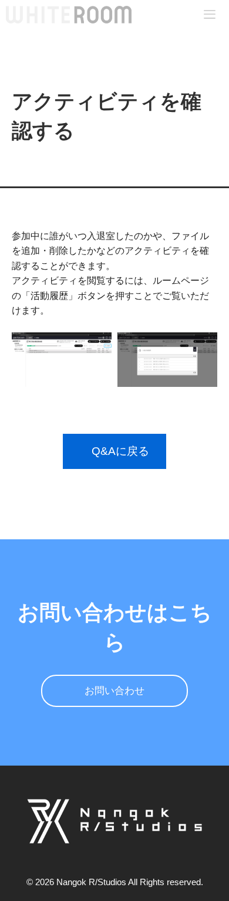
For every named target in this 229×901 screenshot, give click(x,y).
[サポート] (69, 14)
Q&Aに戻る (120, 451)
